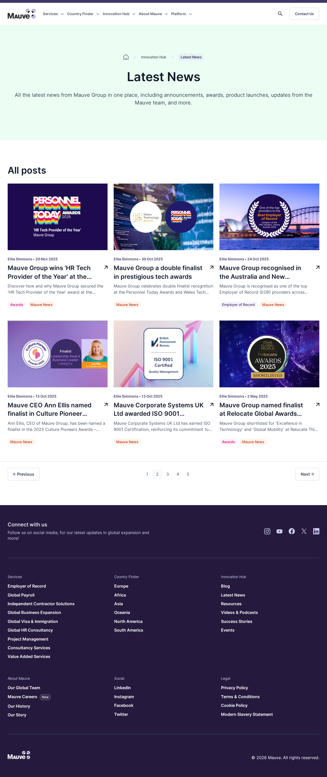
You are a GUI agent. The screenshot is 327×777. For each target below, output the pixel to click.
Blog (225, 586)
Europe (121, 586)
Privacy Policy (234, 687)
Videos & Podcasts (239, 612)
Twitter (121, 714)
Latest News (233, 595)
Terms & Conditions (240, 696)
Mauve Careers (28, 696)
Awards (16, 304)
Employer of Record (238, 304)
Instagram (124, 696)
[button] (280, 14)
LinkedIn (122, 687)
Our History (19, 706)
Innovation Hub (116, 14)
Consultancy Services (29, 647)
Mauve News (41, 304)
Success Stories (236, 621)
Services (50, 14)
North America (128, 621)
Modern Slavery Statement (247, 714)
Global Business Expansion (34, 612)
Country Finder (80, 14)
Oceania (122, 612)
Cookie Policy (234, 705)
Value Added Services (29, 656)
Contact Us (304, 14)
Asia (118, 603)
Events (228, 630)
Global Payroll (21, 595)
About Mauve (150, 14)
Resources (231, 603)
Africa (120, 595)
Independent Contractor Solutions (41, 603)
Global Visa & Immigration (33, 621)
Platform (178, 14)
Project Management (28, 639)
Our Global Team (24, 687)
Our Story (17, 714)
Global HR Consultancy (30, 630)
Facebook (123, 705)
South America (128, 630)
